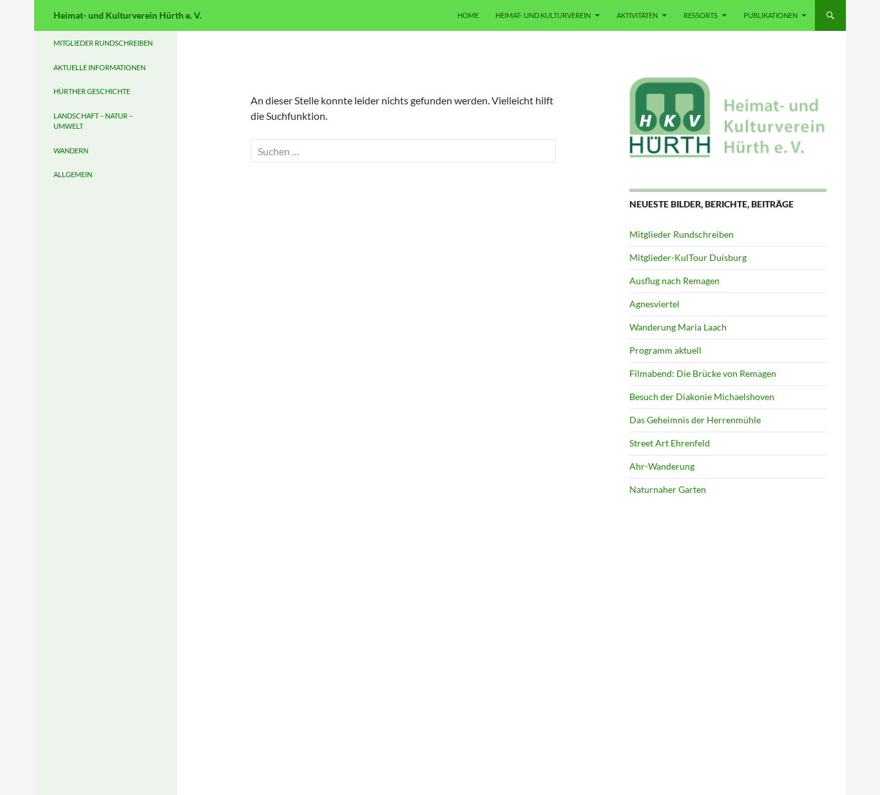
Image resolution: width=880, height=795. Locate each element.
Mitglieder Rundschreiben (681, 234)
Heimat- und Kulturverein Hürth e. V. (127, 15)
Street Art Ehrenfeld (669, 442)
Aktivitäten (637, 15)
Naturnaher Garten (667, 489)
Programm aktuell (665, 350)
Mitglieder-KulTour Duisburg (688, 257)
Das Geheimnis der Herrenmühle (695, 419)
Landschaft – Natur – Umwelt (93, 121)
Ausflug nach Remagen (674, 280)
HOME (468, 15)
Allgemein (72, 174)
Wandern (70, 150)
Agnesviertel (654, 303)
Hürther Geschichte (91, 91)
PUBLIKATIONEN (770, 15)
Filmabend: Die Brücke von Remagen (702, 373)
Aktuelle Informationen (99, 67)
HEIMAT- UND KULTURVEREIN (543, 15)
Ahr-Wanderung (661, 466)
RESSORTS (701, 15)
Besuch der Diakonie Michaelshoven (701, 396)
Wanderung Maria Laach (678, 326)
